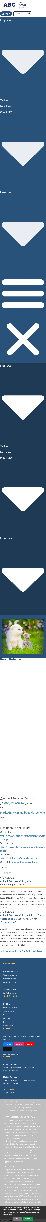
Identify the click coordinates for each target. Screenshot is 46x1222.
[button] (23, 316)
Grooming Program (9, 979)
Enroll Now (6, 1004)
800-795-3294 (8, 1089)
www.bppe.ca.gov (32, 1126)
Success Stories (8, 1025)
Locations (5, 106)
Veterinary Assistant (10, 975)
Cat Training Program (10, 982)
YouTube (29, 1044)
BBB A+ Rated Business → (11, 1054)
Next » (41, 951)
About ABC (7, 1018)
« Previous (7, 951)
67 (35, 951)
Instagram (19, 1044)
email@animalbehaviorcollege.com (14, 1093)
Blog (4, 1022)
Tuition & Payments (9, 1011)
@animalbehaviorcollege (24, 862)
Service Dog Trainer (9, 993)
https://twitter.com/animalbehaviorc (18, 858)
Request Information (10, 1007)
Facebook (8, 1044)
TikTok (7, 1049)
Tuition (4, 100)
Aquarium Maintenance (10, 986)
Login (7, 13)
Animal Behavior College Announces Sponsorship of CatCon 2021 (20, 883)
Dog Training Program (10, 971)
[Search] (28, 12)
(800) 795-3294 (13, 803)
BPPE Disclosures (25, 1105)
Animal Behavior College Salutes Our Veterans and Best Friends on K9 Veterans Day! (21, 919)
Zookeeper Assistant (10, 989)
